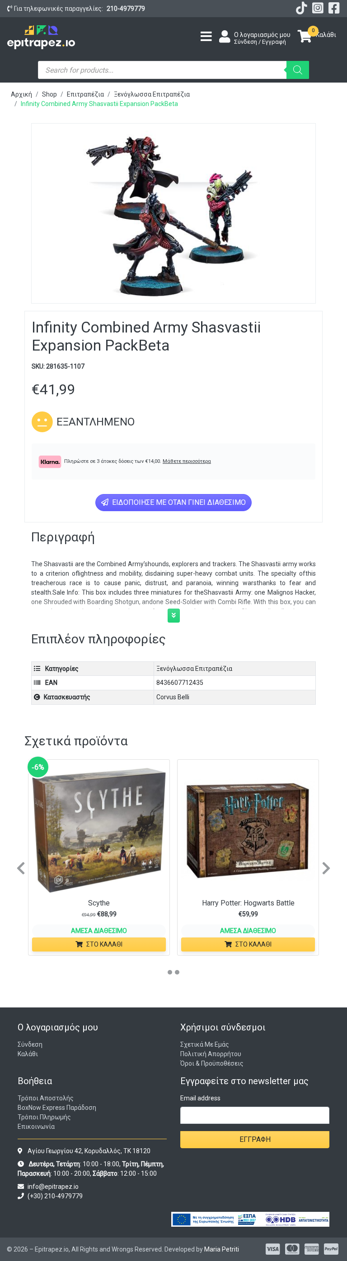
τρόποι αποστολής (46, 1098)
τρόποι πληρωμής (44, 1117)
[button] (174, 616)
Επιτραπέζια (85, 94)
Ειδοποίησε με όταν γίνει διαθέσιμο (178, 502)
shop (49, 94)
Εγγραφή (255, 1139)
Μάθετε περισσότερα (187, 461)
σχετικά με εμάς (204, 1044)
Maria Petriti (221, 1249)
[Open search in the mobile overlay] (173, 70)
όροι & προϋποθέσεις (212, 1063)
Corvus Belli (172, 697)
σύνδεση (30, 1044)
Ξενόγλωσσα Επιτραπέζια (152, 94)
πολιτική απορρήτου (210, 1054)
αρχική (21, 94)
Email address (200, 1098)
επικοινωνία (36, 1126)
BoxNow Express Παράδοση (57, 1107)
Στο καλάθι (104, 944)
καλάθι (28, 1054)
